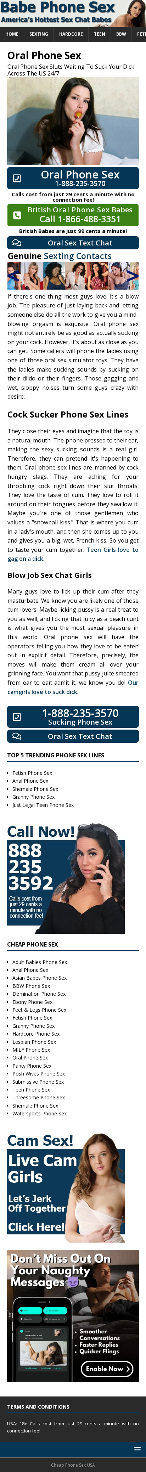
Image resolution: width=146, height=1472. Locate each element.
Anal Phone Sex (30, 780)
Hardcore (71, 34)
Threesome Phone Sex (38, 1097)
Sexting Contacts (78, 255)
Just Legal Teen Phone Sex (43, 805)
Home (11, 34)
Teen (99, 34)
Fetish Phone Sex (32, 772)
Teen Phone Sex (31, 1089)
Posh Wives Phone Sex (38, 1073)
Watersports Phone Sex (39, 1113)
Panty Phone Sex (31, 1065)
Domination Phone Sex (39, 993)
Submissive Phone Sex (38, 1081)
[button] (136, 1449)
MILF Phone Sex (31, 1049)
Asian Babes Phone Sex (39, 977)
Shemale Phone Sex (35, 789)
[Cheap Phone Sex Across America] (73, 23)
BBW (121, 34)
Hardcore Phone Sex (36, 1033)
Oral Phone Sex (30, 1057)
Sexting (38, 34)
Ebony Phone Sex (32, 1002)
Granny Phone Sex (33, 796)
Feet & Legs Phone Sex (39, 1009)
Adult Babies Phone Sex (39, 962)
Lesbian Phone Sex (34, 1041)
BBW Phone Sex (31, 986)
